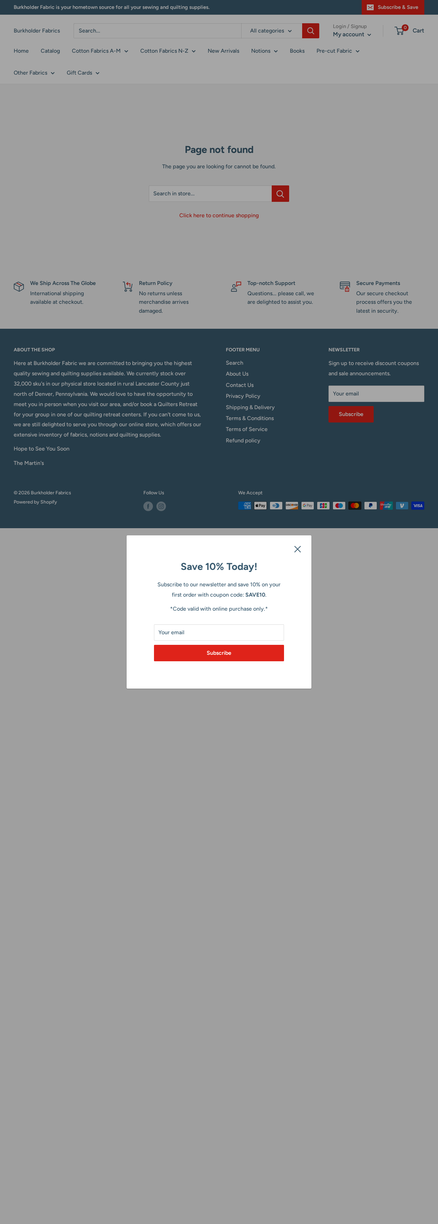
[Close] (297, 549)
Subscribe (219, 653)
